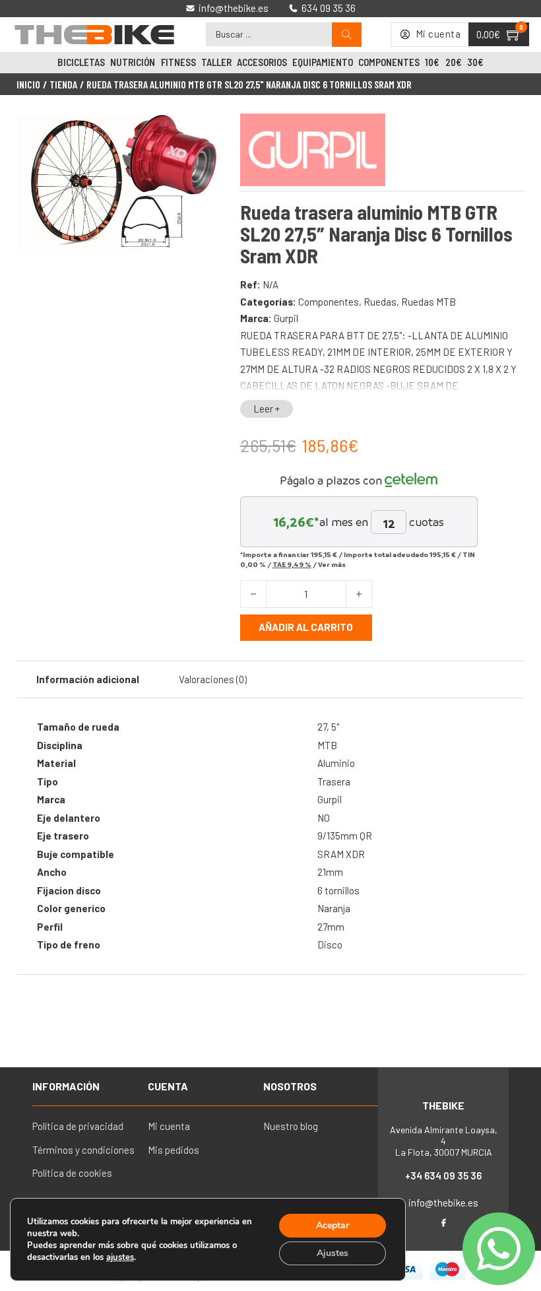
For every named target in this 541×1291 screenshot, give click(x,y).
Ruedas (380, 302)
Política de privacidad (77, 1126)
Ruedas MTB (428, 302)
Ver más (332, 564)
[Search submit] (347, 34)
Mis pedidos (173, 1150)
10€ (432, 62)
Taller (216, 62)
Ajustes (332, 1253)
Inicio (28, 84)
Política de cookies (72, 1173)
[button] (202, 133)
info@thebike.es (443, 1202)
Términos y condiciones (83, 1150)
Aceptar (332, 1225)
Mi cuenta (169, 1126)
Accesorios (262, 62)
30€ (475, 62)
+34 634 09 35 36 (443, 1175)
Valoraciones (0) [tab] (213, 679)
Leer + (266, 408)
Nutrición (132, 62)
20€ (453, 62)
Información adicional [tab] (87, 679)
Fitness (178, 62)
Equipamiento (322, 62)
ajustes (120, 1257)
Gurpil (286, 318)
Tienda (63, 84)
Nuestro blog (290, 1126)
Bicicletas (81, 62)
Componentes (389, 62)
